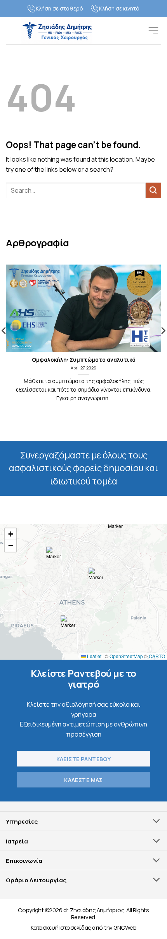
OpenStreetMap (126, 656)
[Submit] (153, 190)
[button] (153, 30)
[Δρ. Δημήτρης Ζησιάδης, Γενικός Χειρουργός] (57, 30)
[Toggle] (156, 822)
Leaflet (93, 656)
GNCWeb (124, 927)
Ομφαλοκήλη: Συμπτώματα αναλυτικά (84, 360)
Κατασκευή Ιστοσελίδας (61, 927)
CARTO (157, 656)
